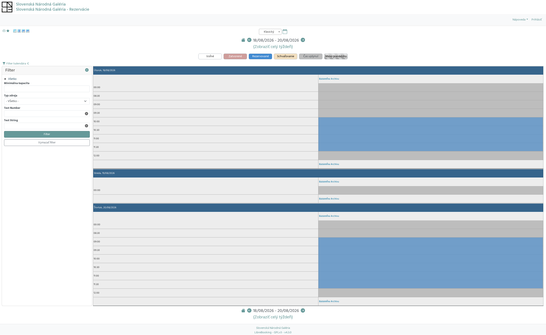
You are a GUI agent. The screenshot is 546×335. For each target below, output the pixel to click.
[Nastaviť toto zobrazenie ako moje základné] (9, 31)
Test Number (12, 108)
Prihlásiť (536, 19)
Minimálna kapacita (16, 84)
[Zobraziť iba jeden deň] (23, 31)
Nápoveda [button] (519, 19)
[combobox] (270, 32)
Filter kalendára (16, 63)
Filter (47, 134)
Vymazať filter (47, 142)
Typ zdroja (10, 96)
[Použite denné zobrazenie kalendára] (19, 31)
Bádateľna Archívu (329, 79)
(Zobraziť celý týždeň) (273, 47)
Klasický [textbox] (269, 31)
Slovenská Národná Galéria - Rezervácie (52, 9)
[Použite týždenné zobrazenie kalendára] (15, 31)
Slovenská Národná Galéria (41, 4)
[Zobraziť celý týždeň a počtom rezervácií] (27, 31)
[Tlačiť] (4, 31)
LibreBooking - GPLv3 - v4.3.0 (273, 332)
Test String (11, 121)
